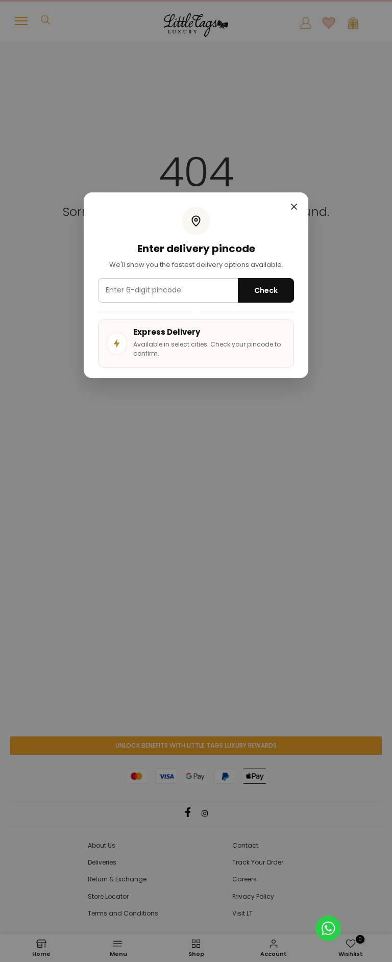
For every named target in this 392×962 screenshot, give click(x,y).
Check (266, 290)
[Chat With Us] (328, 927)
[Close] (294, 208)
